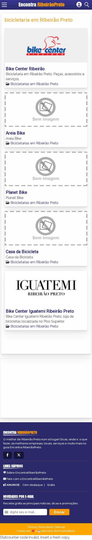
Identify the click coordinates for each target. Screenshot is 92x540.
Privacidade (46, 527)
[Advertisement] (35, 387)
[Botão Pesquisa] (87, 5)
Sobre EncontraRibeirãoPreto (26, 472)
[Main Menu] (4, 4)
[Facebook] (7, 455)
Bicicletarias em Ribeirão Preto (34, 84)
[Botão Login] (79, 5)
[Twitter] (19, 455)
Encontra (42, 5)
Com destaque (32, 484)
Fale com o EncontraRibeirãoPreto (30, 478)
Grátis (51, 484)
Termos (32, 527)
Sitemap (60, 527)
